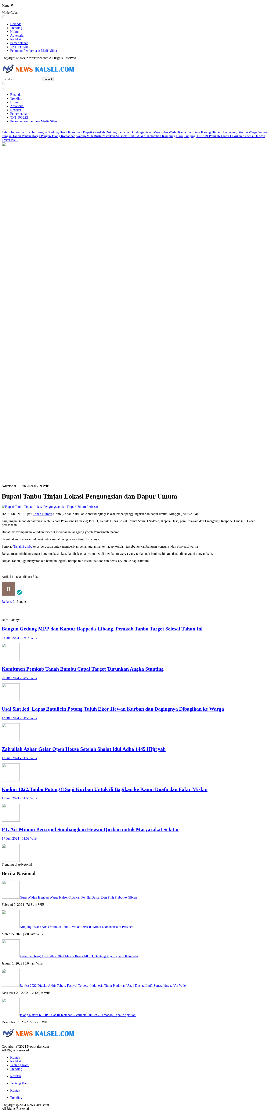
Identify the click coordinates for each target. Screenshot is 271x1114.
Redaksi (15, 39)
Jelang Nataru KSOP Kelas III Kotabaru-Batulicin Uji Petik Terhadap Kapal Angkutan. (78, 1015)
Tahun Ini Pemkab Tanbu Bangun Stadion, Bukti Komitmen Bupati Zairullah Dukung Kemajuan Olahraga (73, 132)
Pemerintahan (19, 43)
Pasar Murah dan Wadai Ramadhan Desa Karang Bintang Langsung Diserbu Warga (201, 132)
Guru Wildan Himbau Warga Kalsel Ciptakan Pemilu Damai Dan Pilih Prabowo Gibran (78, 897)
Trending (16, 28)
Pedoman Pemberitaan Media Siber (33, 50)
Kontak (15, 1057)
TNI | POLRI (19, 47)
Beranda (15, 24)
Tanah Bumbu (42, 514)
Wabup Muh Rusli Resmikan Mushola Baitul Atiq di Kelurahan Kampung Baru (129, 136)
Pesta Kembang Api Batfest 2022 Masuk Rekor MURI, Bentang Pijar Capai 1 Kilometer (79, 956)
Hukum (15, 31)
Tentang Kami (19, 1065)
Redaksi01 (9, 601)
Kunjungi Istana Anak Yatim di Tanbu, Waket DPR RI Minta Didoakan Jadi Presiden (76, 927)
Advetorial (17, 35)
